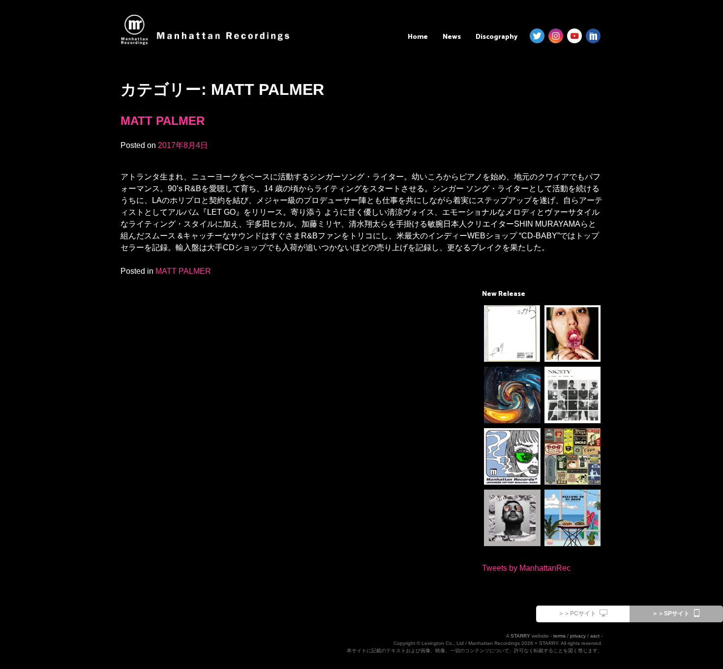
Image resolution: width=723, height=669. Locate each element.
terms (559, 636)
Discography (496, 37)
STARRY (520, 636)
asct (595, 636)
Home (418, 37)
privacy (578, 636)
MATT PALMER (162, 120)
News (452, 37)
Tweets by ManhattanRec (526, 568)
